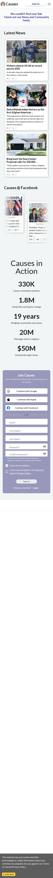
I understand (8, 874)
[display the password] (44, 446)
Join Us (36, 3)
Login (35, 487)
